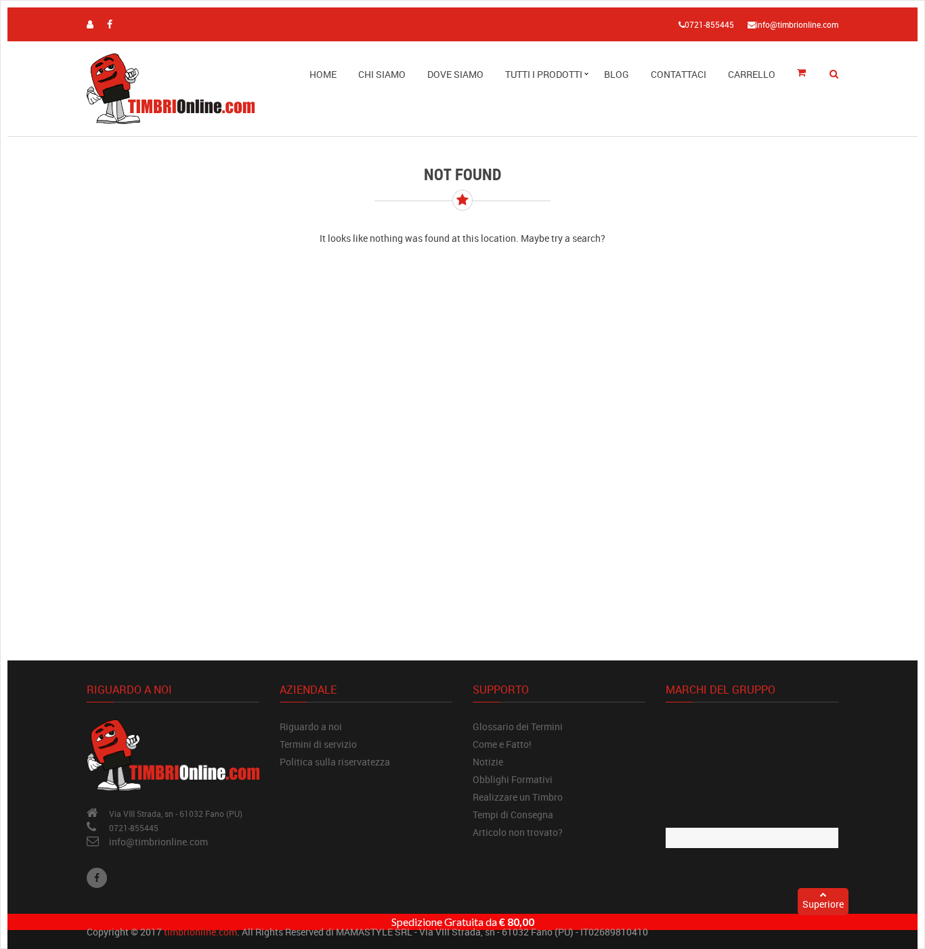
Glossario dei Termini (518, 726)
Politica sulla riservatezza (335, 761)
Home (323, 74)
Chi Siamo (382, 74)
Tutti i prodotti (543, 74)
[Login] (90, 24)
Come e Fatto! (502, 744)
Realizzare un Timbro (518, 796)
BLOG (616, 74)
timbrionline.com (200, 931)
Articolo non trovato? (518, 832)
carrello (751, 74)
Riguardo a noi (311, 726)
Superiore (823, 904)
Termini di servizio (318, 744)
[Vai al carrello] (805, 73)
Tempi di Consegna (513, 814)
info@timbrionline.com (158, 841)
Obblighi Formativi (513, 779)
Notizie (488, 761)
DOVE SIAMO (455, 74)
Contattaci (678, 74)
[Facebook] (97, 878)
